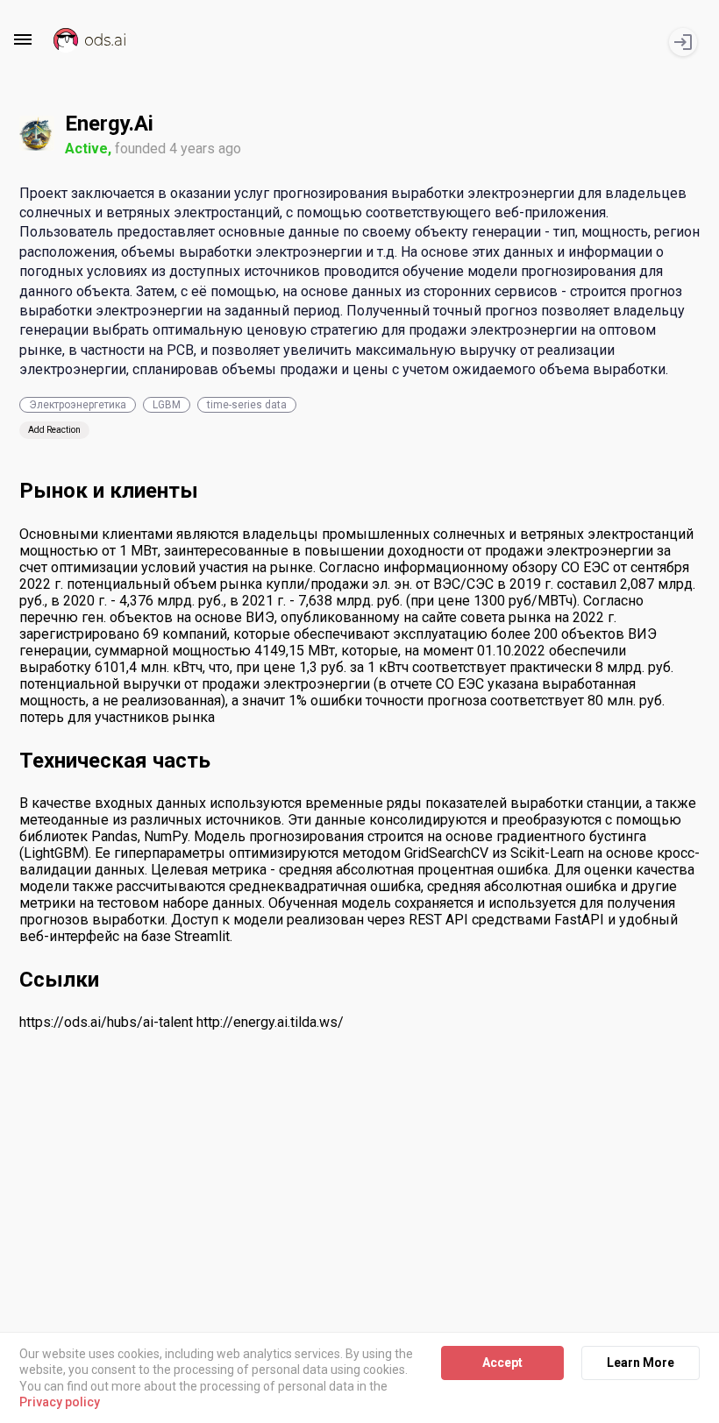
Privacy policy (59, 1402)
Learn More (640, 1363)
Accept (502, 1363)
